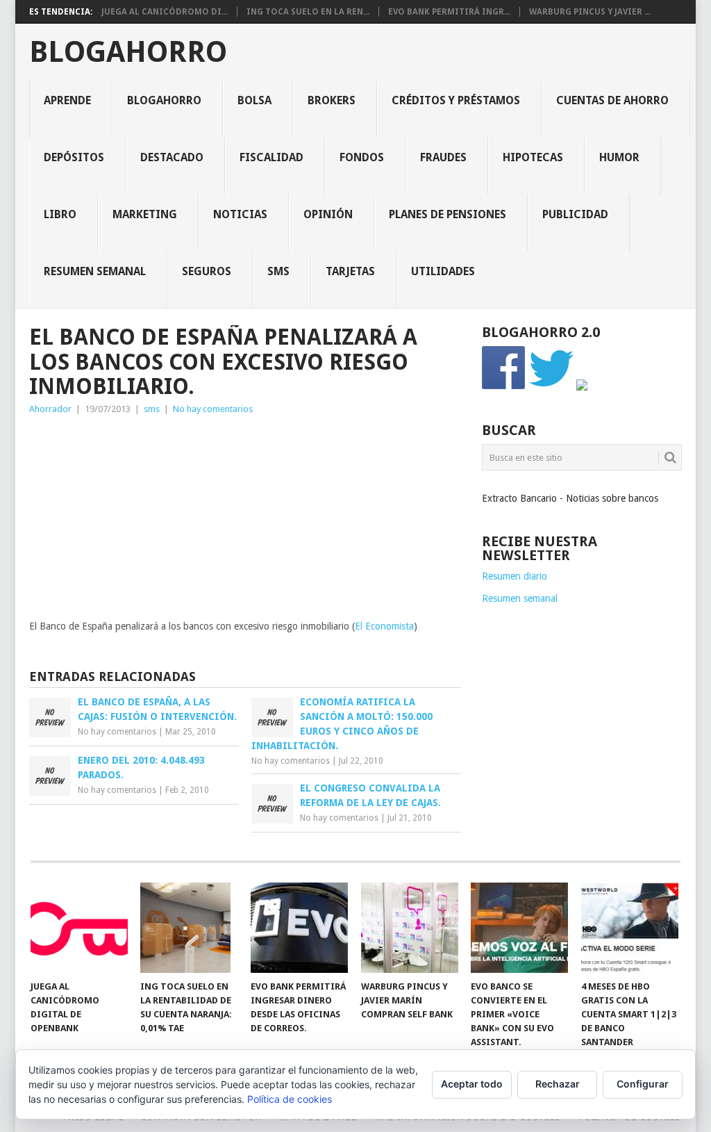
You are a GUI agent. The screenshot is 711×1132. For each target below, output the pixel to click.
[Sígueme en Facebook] (504, 387)
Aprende (67, 100)
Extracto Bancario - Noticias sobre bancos (570, 498)
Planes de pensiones (447, 214)
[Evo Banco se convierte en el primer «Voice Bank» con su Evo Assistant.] (519, 928)
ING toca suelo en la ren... (307, 12)
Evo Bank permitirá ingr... (449, 12)
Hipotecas (533, 157)
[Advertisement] (245, 521)
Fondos (362, 157)
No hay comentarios (213, 409)
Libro (60, 214)
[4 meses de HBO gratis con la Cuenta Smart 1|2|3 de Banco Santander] (629, 928)
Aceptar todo (472, 1084)
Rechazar (557, 1084)
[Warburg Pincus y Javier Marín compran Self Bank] (409, 928)
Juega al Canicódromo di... (164, 12)
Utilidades (443, 271)
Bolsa (254, 100)
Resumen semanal (95, 271)
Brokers (332, 100)
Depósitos (74, 157)
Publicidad (575, 214)
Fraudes (443, 157)
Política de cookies (289, 1099)
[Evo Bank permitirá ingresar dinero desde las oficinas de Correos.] (299, 928)
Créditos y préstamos (456, 100)
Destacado (171, 157)
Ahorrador (50, 409)
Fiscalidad (271, 157)
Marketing (144, 214)
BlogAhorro (128, 52)
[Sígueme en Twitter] (551, 387)
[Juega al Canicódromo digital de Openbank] (79, 928)
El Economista (384, 626)
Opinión (328, 214)
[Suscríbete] (581, 387)
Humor (619, 157)
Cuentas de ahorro (612, 100)
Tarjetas (350, 271)
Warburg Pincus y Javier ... (590, 12)
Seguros (206, 271)
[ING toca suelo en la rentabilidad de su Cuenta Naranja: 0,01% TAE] (188, 928)
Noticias (240, 214)
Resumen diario (514, 576)
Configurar (643, 1084)
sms (278, 271)
